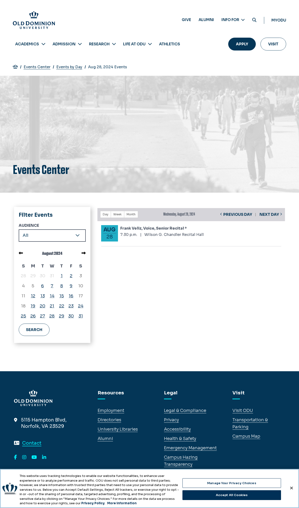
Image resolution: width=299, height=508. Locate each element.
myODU (278, 20)
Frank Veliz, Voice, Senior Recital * (153, 228)
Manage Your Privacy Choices (231, 483)
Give (186, 19)
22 (61, 306)
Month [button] (131, 214)
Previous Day (237, 214)
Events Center (37, 67)
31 (80, 316)
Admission (64, 44)
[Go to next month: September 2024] (84, 253)
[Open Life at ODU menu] (150, 44)
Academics (27, 44)
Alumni (206, 19)
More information (122, 503)
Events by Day (69, 67)
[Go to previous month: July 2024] (21, 253)
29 (61, 316)
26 (33, 316)
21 (52, 306)
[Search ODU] (254, 20)
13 (42, 296)
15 (61, 296)
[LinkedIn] (44, 457)
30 (71, 316)
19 (33, 306)
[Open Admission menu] (80, 44)
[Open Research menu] (114, 44)
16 (71, 296)
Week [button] (117, 214)
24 (80, 306)
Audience (29, 225)
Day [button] (105, 214)
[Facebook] (15, 457)
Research (99, 44)
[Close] (291, 488)
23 (71, 306)
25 (23, 316)
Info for (230, 19)
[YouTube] (34, 457)
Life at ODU (134, 44)
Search (34, 329)
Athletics (169, 44)
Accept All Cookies (232, 495)
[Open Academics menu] (43, 44)
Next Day (269, 214)
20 (42, 306)
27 (42, 316)
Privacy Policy (93, 503)
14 (52, 296)
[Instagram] (24, 457)
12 (33, 296)
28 (52, 316)
